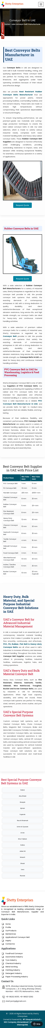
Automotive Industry (14, 957)
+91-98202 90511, (12, 996)
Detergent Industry (13, 973)
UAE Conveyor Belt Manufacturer (26, 24)
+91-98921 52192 (26, 996)
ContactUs (10, 944)
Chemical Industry (13, 963)
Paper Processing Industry (16, 976)
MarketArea (10, 934)
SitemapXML (22, 1024)
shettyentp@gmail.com (16, 1001)
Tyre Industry (11, 960)
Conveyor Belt (10, 336)
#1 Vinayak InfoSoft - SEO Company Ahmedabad (23, 1020)
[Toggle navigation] (41, 4)
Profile (8, 927)
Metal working (11, 966)
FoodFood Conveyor (14, 953)
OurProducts (10, 930)
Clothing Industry (12, 970)
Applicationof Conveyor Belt (17, 937)
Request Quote (22, 205)
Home (8, 924)
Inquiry (8, 940)
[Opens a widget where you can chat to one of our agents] (37, 1024)
